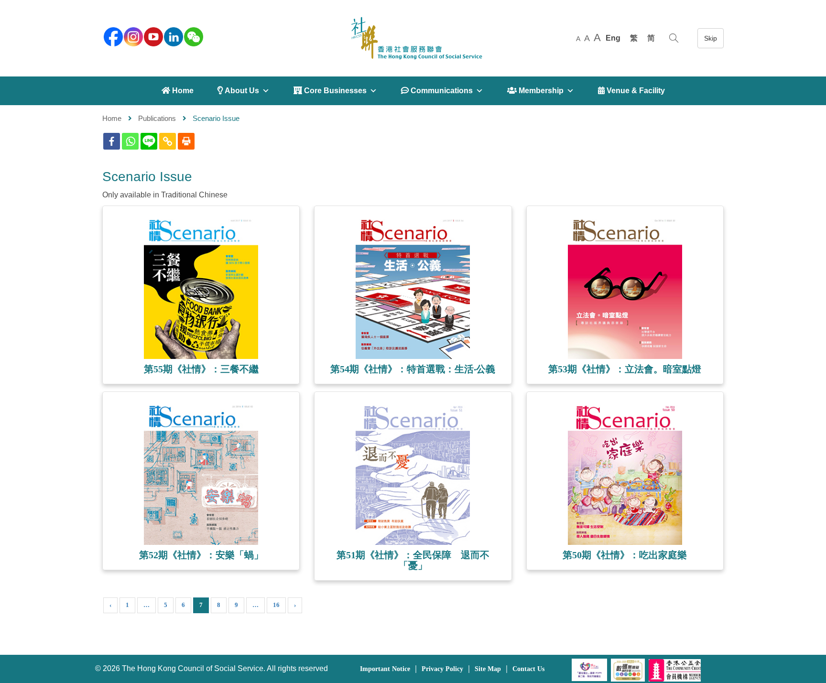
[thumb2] (625, 289)
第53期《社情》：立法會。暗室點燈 (624, 369)
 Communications (437, 91)
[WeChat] (192, 35)
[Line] (149, 141)
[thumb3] (201, 475)
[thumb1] (413, 289)
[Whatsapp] (130, 141)
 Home (178, 91)
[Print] (186, 141)
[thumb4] (413, 475)
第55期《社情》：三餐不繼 (201, 369)
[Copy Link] (167, 141)
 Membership (535, 91)
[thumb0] (201, 289)
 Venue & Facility (631, 91)
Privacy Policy (442, 668)
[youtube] (152, 35)
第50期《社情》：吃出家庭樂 (625, 555)
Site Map (488, 668)
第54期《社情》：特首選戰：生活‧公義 (412, 369)
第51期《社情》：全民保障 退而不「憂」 (413, 560)
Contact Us (528, 668)
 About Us (238, 91)
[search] (673, 38)
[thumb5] (625, 475)
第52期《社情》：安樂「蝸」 (201, 555)
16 (276, 604)
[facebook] (112, 35)
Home (111, 118)
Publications (157, 118)
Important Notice (385, 668)
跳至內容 (710, 38)
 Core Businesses (330, 91)
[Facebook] (111, 141)
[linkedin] (172, 35)
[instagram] (132, 35)
